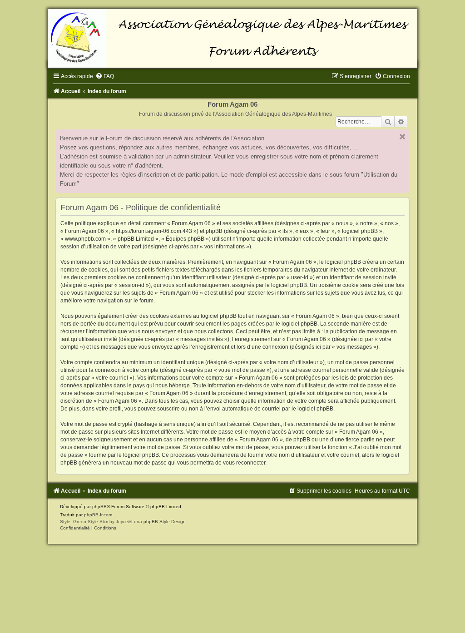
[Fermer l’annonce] (402, 136)
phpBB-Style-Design (164, 521)
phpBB (99, 506)
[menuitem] (104, 76)
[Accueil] (232, 38)
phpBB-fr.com (98, 514)
